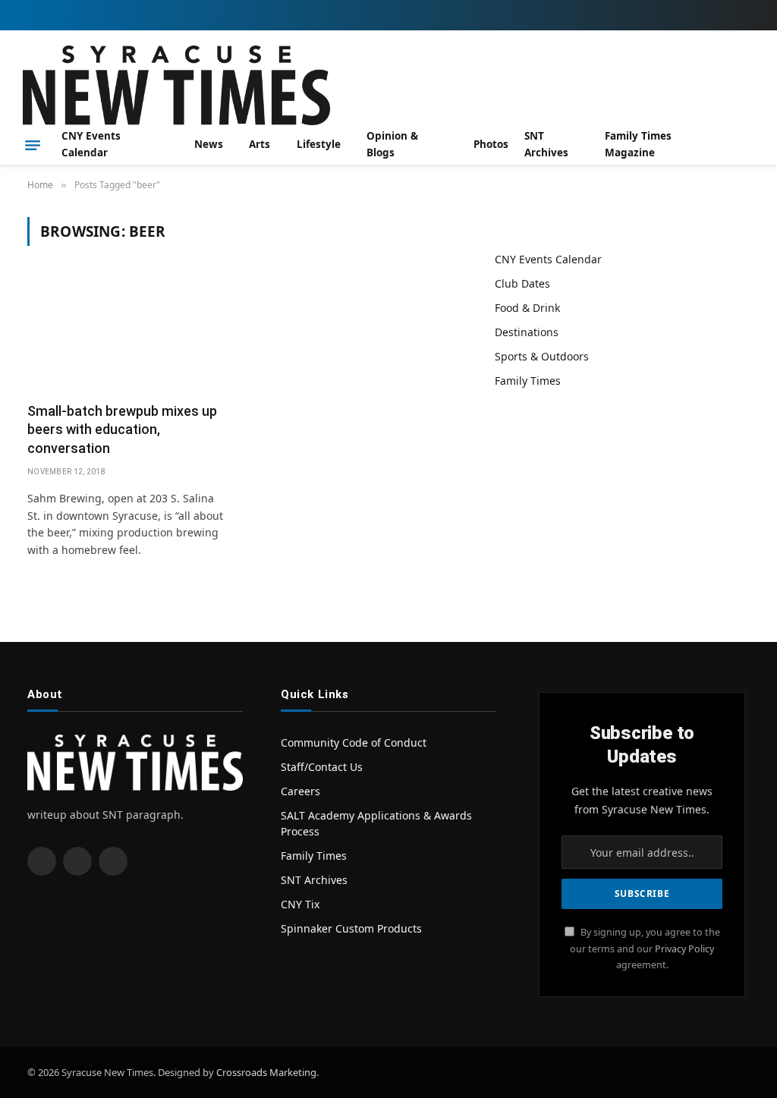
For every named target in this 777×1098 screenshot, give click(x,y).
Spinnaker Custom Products (351, 928)
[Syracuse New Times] (176, 85)
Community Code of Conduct (353, 742)
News (208, 144)
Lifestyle (319, 144)
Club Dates (522, 283)
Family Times (528, 380)
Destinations (526, 332)
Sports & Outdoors (542, 356)
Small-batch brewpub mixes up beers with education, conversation (122, 429)
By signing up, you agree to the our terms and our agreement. (645, 948)
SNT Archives (546, 144)
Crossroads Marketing (266, 1072)
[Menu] (32, 145)
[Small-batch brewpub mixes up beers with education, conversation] (128, 333)
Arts (259, 144)
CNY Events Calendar (91, 144)
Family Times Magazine (638, 144)
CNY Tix (300, 904)
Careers (300, 791)
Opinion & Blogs (392, 144)
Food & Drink (527, 307)
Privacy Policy (684, 948)
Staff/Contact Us (322, 767)
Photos (490, 144)
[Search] (748, 145)
